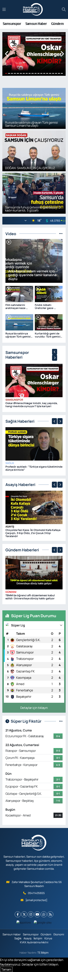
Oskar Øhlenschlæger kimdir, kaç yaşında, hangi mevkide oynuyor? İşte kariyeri (31, 404)
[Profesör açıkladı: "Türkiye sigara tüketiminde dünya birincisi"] (34, 443)
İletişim (38, 938)
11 (35, 73)
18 (56, 73)
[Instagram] (31, 914)
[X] (24, 914)
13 (41, 73)
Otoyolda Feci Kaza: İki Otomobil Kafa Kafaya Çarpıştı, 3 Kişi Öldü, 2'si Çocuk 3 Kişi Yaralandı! (32, 533)
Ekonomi (58, 934)
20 (62, 73)
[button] (7, 54)
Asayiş (9, 526)
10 (32, 73)
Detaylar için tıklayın (34, 708)
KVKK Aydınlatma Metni (34, 942)
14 (44, 73)
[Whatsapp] (44, 914)
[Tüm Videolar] (61, 234)
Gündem (57, 24)
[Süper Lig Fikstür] (61, 721)
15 (47, 73)
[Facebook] (18, 914)
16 (50, 73)
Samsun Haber (36, 24)
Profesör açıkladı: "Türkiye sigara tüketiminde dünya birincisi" (33, 468)
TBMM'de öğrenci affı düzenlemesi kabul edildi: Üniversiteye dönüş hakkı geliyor (30, 597)
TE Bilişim (43, 952)
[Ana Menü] (4, 9)
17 (53, 73)
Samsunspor (12, 24)
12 (38, 73)
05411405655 (36, 893)
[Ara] (64, 9)
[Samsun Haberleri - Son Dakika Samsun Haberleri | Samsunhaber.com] (33, 10)
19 (59, 73)
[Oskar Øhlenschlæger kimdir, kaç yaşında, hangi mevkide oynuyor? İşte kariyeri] (34, 380)
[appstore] (24, 923)
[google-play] (42, 923)
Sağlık (9, 463)
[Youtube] (37, 914)
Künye (48, 938)
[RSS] (50, 914)
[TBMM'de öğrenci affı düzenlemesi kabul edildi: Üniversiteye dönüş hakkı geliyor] (34, 572)
